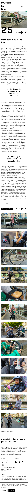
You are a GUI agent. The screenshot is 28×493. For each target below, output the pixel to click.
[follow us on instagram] (23, 462)
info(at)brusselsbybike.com (8, 467)
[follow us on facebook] (16, 462)
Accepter (11, 490)
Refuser (4, 490)
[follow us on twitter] (19, 462)
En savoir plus (4, 487)
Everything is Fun (22, 479)
